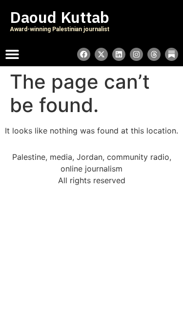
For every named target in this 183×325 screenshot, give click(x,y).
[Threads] (154, 54)
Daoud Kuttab (59, 17)
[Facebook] (83, 54)
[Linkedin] (118, 54)
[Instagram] (136, 54)
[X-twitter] (101, 54)
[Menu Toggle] (12, 54)
